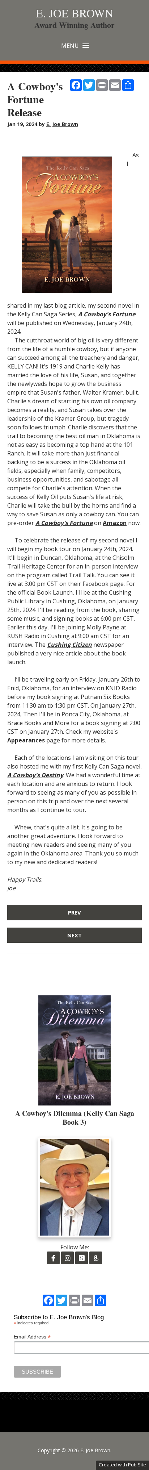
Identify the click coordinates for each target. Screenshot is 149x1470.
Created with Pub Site (122, 1464)
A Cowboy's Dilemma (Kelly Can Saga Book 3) (74, 1117)
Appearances (26, 740)
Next (74, 935)
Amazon (115, 523)
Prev (74, 912)
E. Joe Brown (74, 13)
